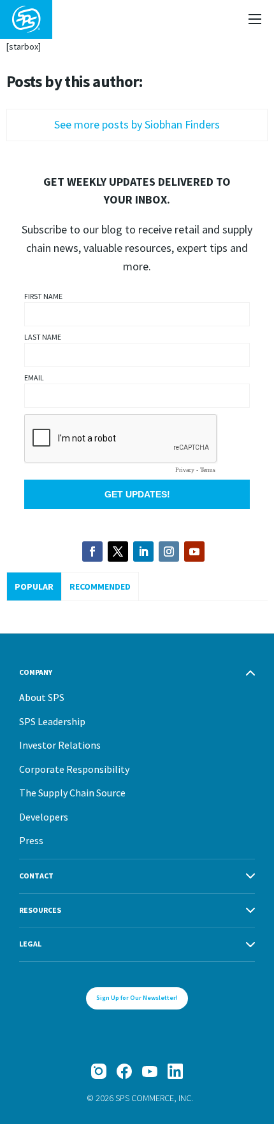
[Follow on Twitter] (118, 551)
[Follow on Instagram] (169, 551)
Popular (34, 586)
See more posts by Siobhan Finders (137, 124)
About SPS (41, 697)
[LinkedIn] (175, 1071)
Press (31, 840)
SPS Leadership (52, 721)
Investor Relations (60, 745)
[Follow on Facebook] (92, 551)
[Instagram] (98, 1071)
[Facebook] (124, 1071)
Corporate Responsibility (74, 769)
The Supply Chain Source (72, 792)
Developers (43, 816)
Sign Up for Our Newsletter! (137, 998)
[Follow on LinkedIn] (143, 551)
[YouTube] (149, 1071)
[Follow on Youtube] (194, 551)
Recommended (100, 586)
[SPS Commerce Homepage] (26, 19)
